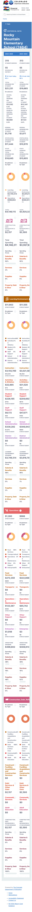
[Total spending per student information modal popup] (15, 82)
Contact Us (12, 900)
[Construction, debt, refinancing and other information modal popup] (15, 217)
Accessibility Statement (16, 898)
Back (8, 24)
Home (5, 19)
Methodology (13, 895)
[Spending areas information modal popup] (15, 651)
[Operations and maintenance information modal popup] (15, 599)
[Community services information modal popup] (15, 797)
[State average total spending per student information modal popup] (15, 148)
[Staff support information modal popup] (15, 408)
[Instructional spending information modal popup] (15, 368)
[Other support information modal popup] (15, 615)
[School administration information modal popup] (15, 422)
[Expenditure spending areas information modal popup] (15, 251)
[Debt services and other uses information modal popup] (15, 783)
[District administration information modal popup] (15, 435)
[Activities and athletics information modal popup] (15, 380)
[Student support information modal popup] (15, 394)
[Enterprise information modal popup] (15, 629)
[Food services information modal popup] (15, 573)
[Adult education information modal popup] (15, 807)
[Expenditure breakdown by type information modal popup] (15, 163)
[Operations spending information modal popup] (20, 510)
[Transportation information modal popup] (15, 587)
